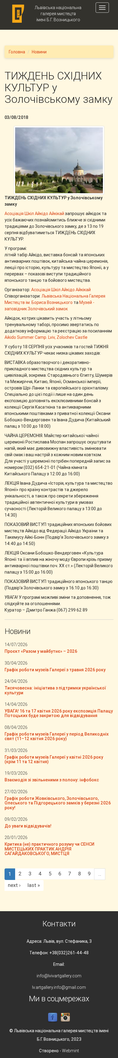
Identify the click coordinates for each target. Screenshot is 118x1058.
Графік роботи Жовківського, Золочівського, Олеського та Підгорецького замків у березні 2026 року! (58, 803)
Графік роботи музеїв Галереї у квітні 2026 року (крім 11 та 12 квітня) (54, 759)
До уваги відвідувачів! (28, 826)
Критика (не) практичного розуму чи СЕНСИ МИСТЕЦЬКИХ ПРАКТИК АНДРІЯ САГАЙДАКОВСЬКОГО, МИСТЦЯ (49, 848)
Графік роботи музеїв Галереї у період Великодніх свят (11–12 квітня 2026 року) (57, 736)
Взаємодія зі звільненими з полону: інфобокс (52, 780)
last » (34, 885)
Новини (39, 52)
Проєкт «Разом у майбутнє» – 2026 (41, 651)
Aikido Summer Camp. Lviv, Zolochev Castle (46, 337)
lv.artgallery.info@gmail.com (59, 987)
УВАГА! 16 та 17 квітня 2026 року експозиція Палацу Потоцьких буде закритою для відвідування (59, 713)
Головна (17, 52)
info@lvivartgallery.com (59, 976)
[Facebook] (52, 1017)
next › (14, 885)
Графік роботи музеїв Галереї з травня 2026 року (55, 669)
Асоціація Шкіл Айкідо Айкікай (34, 213)
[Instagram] (65, 1017)
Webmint (70, 1050)
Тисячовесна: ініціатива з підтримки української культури (55, 690)
